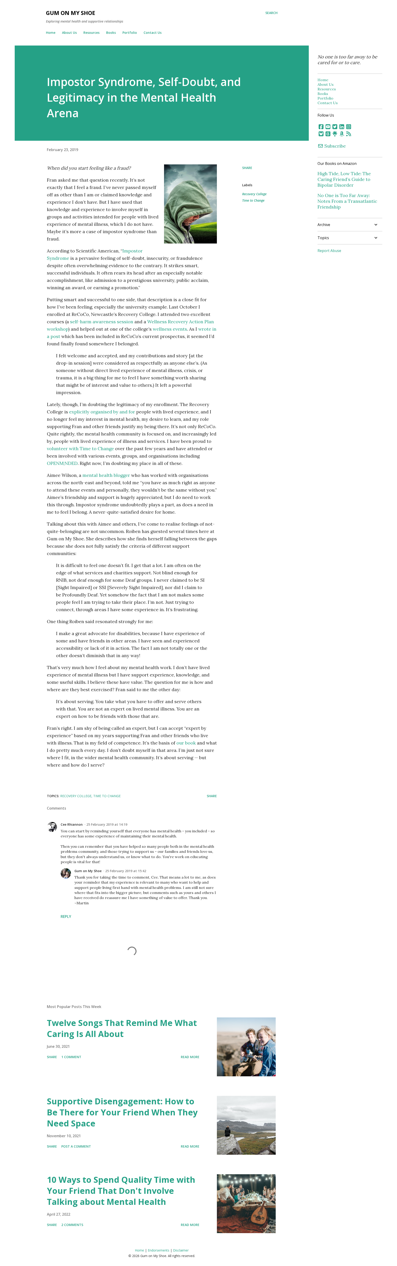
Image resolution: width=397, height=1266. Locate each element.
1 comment (71, 1057)
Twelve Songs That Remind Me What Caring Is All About (122, 1028)
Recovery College (254, 194)
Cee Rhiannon (72, 824)
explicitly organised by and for (102, 412)
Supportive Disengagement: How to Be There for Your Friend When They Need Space (122, 1112)
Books (111, 32)
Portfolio (129, 32)
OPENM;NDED (62, 463)
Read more (190, 1057)
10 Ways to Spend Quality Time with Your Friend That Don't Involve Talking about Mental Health (121, 1190)
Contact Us (153, 32)
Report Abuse (329, 250)
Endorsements (158, 1250)
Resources (91, 32)
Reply (66, 916)
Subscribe (334, 146)
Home (50, 32)
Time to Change (253, 200)
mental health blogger (106, 475)
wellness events (170, 329)
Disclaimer (181, 1250)
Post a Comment (76, 1146)
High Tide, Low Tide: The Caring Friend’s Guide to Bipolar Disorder (344, 179)
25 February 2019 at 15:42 (125, 871)
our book (186, 743)
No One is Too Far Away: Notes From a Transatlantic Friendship (347, 201)
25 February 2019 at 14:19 (106, 824)
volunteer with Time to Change (80, 448)
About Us (69, 32)
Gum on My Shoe (70, 13)
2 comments (72, 1225)
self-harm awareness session (101, 321)
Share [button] (247, 168)
